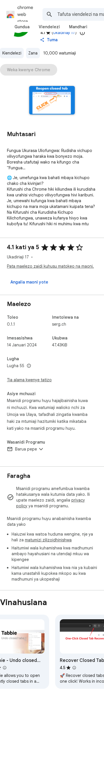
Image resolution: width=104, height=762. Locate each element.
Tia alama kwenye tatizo (29, 379)
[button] (52, 101)
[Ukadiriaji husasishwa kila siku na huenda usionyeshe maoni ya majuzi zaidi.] (82, 32)
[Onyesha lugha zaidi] (28, 366)
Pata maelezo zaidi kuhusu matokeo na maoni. (50, 266)
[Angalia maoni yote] (29, 282)
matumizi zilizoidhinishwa (48, 540)
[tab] (22, 27)
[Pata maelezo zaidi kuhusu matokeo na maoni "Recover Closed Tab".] (74, 668)
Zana (33, 53)
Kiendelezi (11, 53)
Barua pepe (26, 449)
